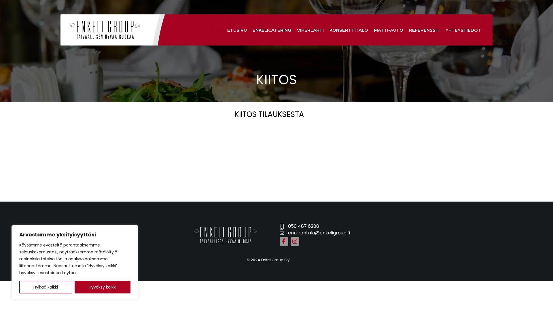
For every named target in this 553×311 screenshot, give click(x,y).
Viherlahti (310, 30)
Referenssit (424, 30)
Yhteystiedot (463, 30)
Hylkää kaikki (45, 287)
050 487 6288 (303, 226)
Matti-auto (388, 30)
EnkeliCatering (272, 30)
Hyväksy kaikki (102, 287)
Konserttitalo (348, 30)
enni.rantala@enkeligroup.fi (319, 233)
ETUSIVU (237, 30)
